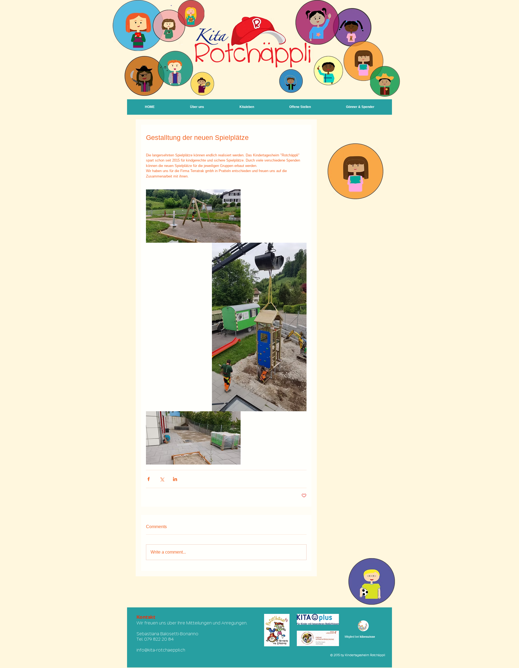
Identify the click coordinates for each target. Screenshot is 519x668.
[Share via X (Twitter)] (161, 479)
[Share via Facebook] (148, 479)
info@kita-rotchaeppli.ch (161, 650)
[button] (247, 107)
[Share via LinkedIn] (175, 479)
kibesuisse (367, 636)
